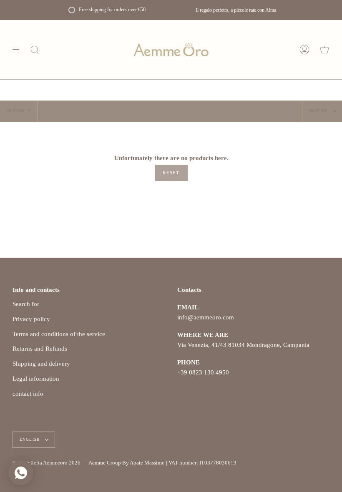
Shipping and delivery (41, 363)
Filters (15, 111)
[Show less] (19, 49)
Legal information (36, 378)
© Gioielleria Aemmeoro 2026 (46, 462)
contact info (28, 393)
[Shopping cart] (324, 49)
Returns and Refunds (40, 348)
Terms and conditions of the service (59, 334)
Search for (26, 304)
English (30, 439)
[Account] (304, 49)
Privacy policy (31, 319)
